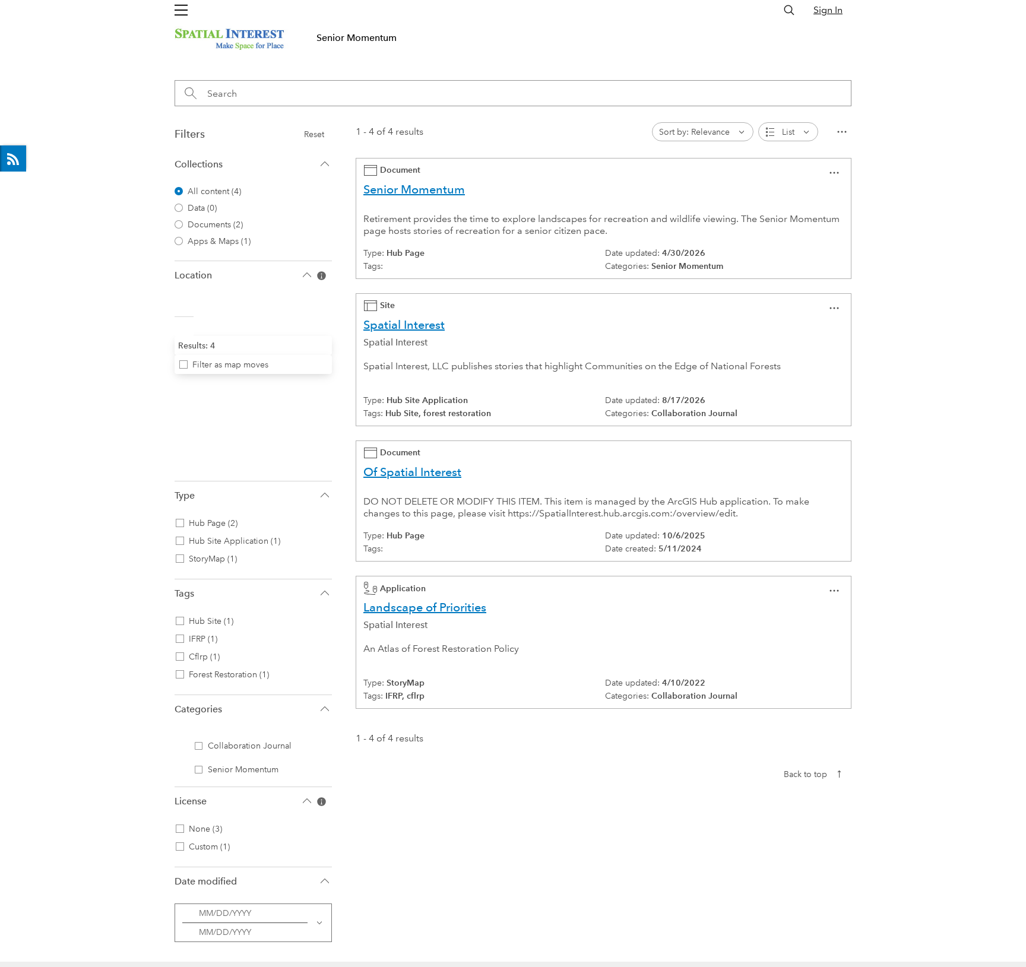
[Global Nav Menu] (181, 10)
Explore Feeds (13, 158)
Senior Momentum (356, 37)
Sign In (828, 9)
